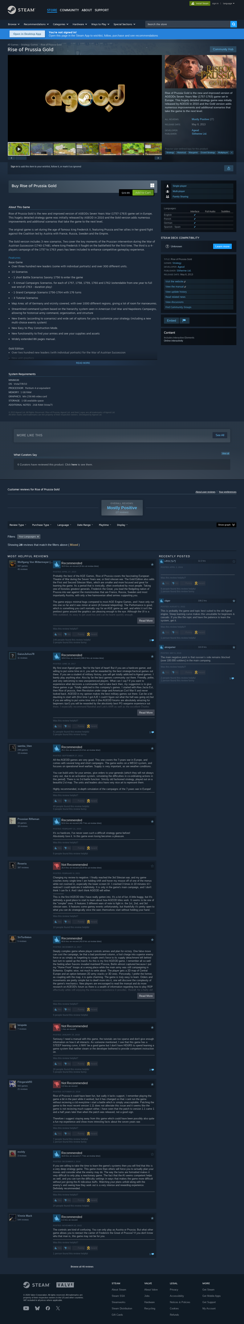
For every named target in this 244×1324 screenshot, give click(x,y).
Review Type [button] (17, 524)
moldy (21, 1151)
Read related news (175, 296)
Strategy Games (29, 44)
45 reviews (23, 569)
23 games (22, 823)
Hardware (149, 1302)
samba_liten (25, 746)
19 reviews (23, 753)
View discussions (174, 302)
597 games (23, 566)
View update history (176, 291)
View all (225, 453)
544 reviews (23, 1220)
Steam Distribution (122, 1308)
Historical (181, 152)
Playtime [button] (104, 524)
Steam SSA (118, 1295)
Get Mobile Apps (211, 1295)
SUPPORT (102, 10)
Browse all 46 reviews (82, 1266)
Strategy (170, 152)
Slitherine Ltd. (199, 133)
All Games (13, 44)
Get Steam (208, 1289)
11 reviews (22, 658)
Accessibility (177, 1295)
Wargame (193, 152)
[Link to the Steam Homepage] (21, 13)
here (74, 464)
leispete (22, 1025)
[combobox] (187, 24)
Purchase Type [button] (40, 524)
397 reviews (23, 867)
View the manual (174, 286)
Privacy (174, 1289)
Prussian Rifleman (28, 819)
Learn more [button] (222, 246)
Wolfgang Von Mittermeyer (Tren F (35, 562)
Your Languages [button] (27, 536)
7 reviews (22, 1029)
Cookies (174, 1308)
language (227, 3)
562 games (23, 1086)
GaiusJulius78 (26, 654)
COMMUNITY (69, 10)
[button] (14, 24)
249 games (23, 750)
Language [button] (63, 524)
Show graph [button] (224, 525)
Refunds (174, 1314)
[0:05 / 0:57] (85, 98)
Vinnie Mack (25, 1215)
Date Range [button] (84, 524)
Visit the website (174, 281)
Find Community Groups (178, 307)
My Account (209, 1308)
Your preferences (227, 492)
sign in (215, 3)
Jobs (147, 1295)
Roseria (22, 863)
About (87, 10)
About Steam (119, 1289)
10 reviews (23, 826)
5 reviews (22, 941)
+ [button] (231, 152)
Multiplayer (223, 152)
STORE (52, 10)
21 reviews (23, 1089)
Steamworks (118, 1302)
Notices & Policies (180, 1302)
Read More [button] (146, 620)
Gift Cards (117, 1314)
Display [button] (121, 524)
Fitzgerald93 (25, 1082)
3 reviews (22, 1156)
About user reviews (205, 492)
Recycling (149, 1308)
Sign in (14, 166)
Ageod (195, 130)
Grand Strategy (208, 152)
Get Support (209, 1302)
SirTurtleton (24, 937)
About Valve (151, 1289)
